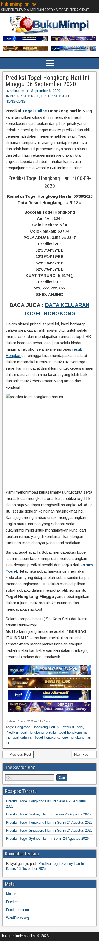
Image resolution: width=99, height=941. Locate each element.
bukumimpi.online (19, 4)
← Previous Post (18, 754)
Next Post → (84, 754)
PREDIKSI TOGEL (24, 96)
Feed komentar (17, 910)
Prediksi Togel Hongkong (25, 732)
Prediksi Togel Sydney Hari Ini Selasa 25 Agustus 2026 (48, 814)
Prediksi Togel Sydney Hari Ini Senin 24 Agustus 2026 (47, 839)
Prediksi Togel (72, 727)
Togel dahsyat (21, 737)
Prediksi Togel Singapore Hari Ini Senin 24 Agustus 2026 (49, 830)
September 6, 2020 (45, 91)
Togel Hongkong (47, 737)
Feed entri (13, 902)
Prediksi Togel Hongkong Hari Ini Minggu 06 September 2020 (47, 81)
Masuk (11, 894)
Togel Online (34, 111)
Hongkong (22, 727)
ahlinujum (17, 91)
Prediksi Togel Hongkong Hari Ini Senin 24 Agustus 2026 (49, 822)
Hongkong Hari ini (45, 727)
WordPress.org (17, 918)
